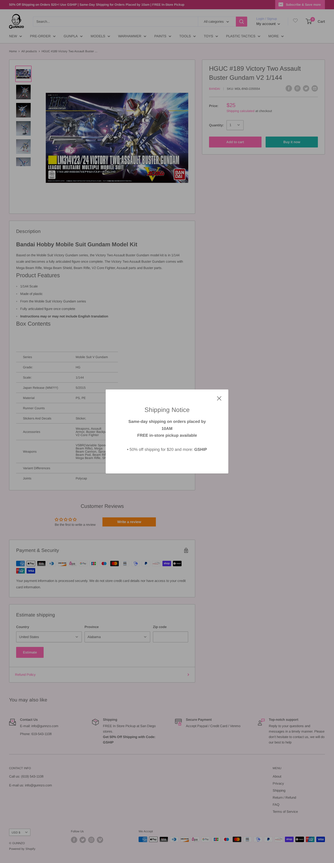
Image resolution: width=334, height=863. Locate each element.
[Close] (219, 398)
